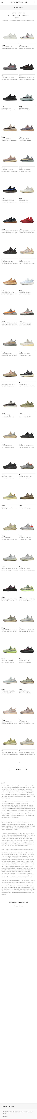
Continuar (4, 1116)
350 (24, 12)
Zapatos (14, 12)
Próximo (18, 769)
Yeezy (19, 12)
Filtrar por (18, 7)
